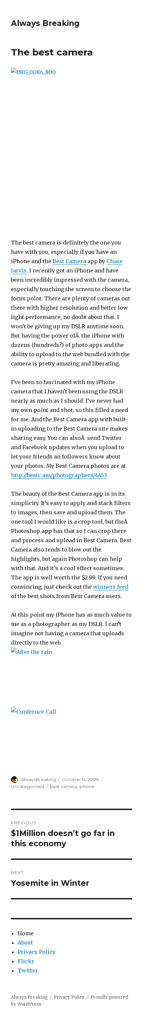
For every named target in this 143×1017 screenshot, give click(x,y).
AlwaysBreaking (38, 779)
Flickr (26, 961)
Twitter (28, 970)
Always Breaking (45, 23)
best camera (63, 786)
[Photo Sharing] (71, 677)
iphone (86, 786)
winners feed (110, 586)
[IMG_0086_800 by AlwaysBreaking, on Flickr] (71, 148)
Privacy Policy (37, 952)
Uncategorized (27, 786)
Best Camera (69, 261)
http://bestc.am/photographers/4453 (58, 475)
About (25, 942)
